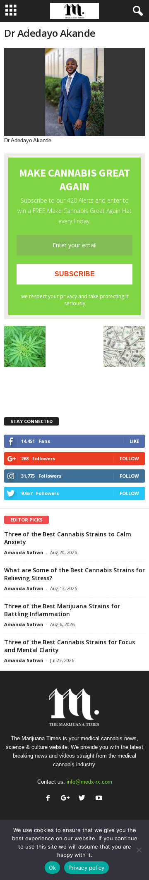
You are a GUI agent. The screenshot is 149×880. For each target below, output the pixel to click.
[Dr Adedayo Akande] (74, 92)
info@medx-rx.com (89, 782)
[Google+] (66, 799)
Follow (129, 458)
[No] (139, 850)
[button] (136, 11)
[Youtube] (100, 799)
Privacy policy (86, 867)
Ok (52, 867)
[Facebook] (49, 799)
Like (134, 441)
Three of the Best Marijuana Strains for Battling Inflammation (62, 610)
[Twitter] (83, 799)
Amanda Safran (23, 552)
